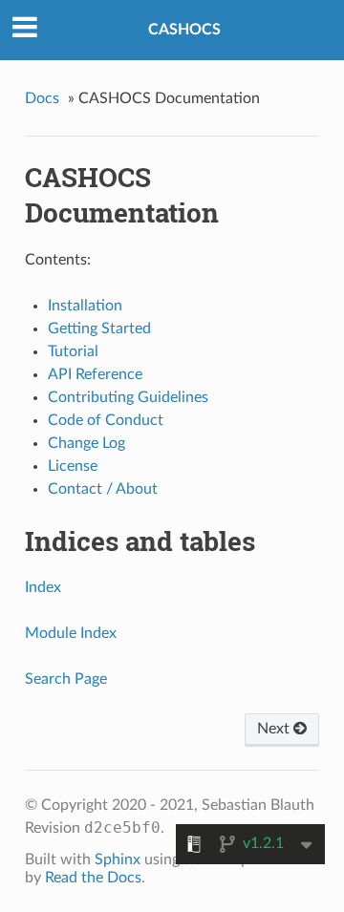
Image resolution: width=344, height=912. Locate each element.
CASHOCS (184, 29)
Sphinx (117, 859)
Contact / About (103, 489)
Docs (42, 98)
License (72, 466)
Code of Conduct (105, 420)
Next (275, 728)
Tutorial (73, 351)
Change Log (86, 443)
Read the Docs (93, 877)
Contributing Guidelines (128, 397)
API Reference (95, 374)
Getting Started (99, 328)
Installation (85, 305)
